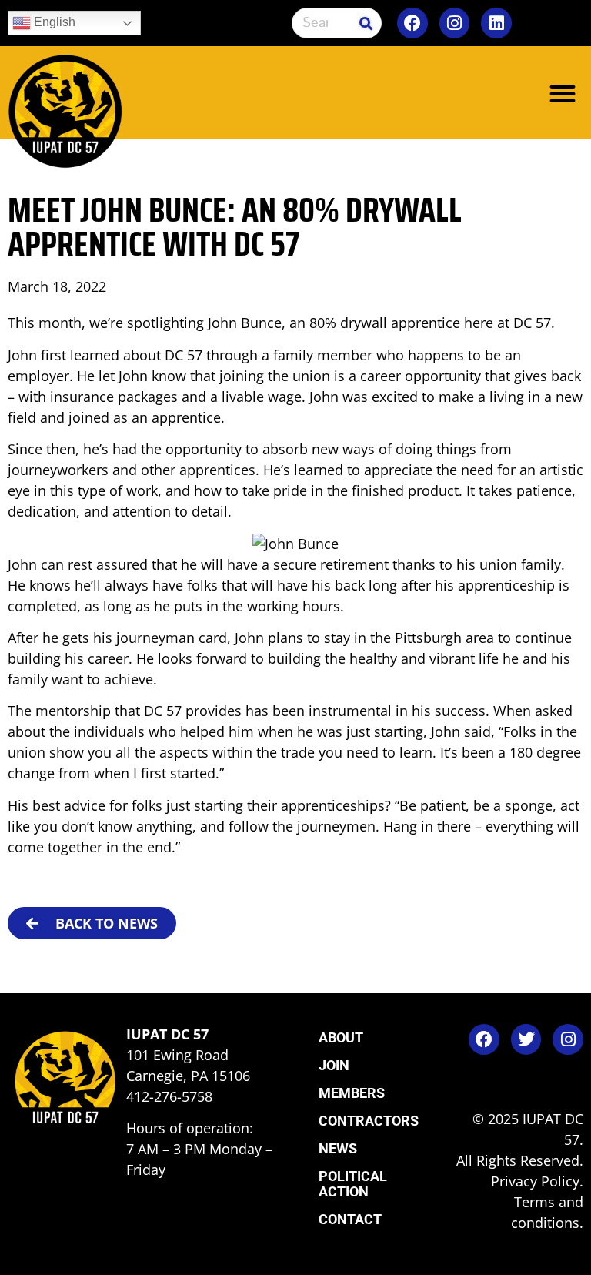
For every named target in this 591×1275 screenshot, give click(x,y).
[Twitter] (526, 1039)
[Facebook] (412, 23)
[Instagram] (454, 23)
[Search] (365, 23)
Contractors (369, 1121)
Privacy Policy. (537, 1181)
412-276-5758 (169, 1096)
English (53, 21)
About (341, 1037)
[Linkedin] (496, 23)
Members (352, 1093)
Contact (350, 1219)
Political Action (353, 1184)
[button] (562, 93)
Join (334, 1065)
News (338, 1148)
